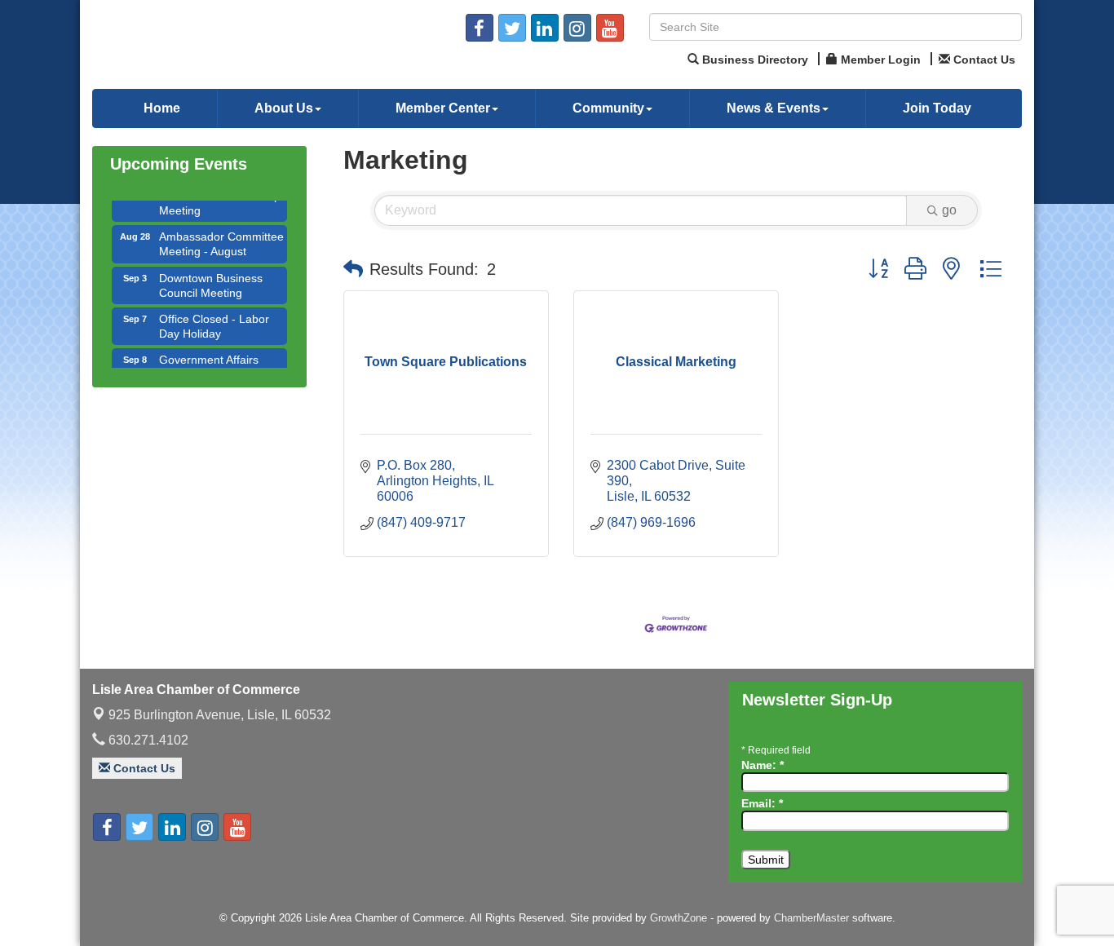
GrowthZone (678, 918)
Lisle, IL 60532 (219, 715)
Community (608, 108)
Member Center (443, 108)
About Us (283, 108)
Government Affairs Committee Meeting (209, 360)
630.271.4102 (146, 740)
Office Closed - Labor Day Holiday (214, 319)
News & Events (773, 108)
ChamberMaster (811, 918)
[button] (353, 269)
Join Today (937, 108)
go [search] (949, 210)
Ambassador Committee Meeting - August (221, 236)
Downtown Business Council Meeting (211, 278)
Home (162, 108)
